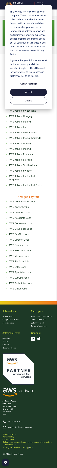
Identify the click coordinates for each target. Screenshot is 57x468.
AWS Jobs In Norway (20, 143)
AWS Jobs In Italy (18, 127)
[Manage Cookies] (5, 462)
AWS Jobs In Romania (21, 154)
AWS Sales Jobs (17, 267)
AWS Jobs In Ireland (20, 121)
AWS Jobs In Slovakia (20, 160)
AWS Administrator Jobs (22, 201)
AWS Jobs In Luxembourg (23, 132)
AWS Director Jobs (19, 240)
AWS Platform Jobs (19, 261)
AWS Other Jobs (18, 288)
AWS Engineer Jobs (19, 245)
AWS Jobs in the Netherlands (25, 138)
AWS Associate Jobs (20, 218)
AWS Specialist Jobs (20, 272)
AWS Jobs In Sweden (20, 171)
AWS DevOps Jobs (19, 234)
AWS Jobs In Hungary (20, 116)
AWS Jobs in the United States (25, 185)
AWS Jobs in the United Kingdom (22, 177)
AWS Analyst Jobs (19, 207)
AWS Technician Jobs (20, 283)
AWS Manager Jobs (19, 256)
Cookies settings (28, 84)
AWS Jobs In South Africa (23, 165)
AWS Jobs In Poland (20, 149)
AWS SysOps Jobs (19, 278)
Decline (28, 101)
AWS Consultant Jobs (20, 223)
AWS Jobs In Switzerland (22, 111)
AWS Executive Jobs (20, 250)
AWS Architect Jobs (20, 212)
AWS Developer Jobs (20, 229)
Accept (28, 92)
